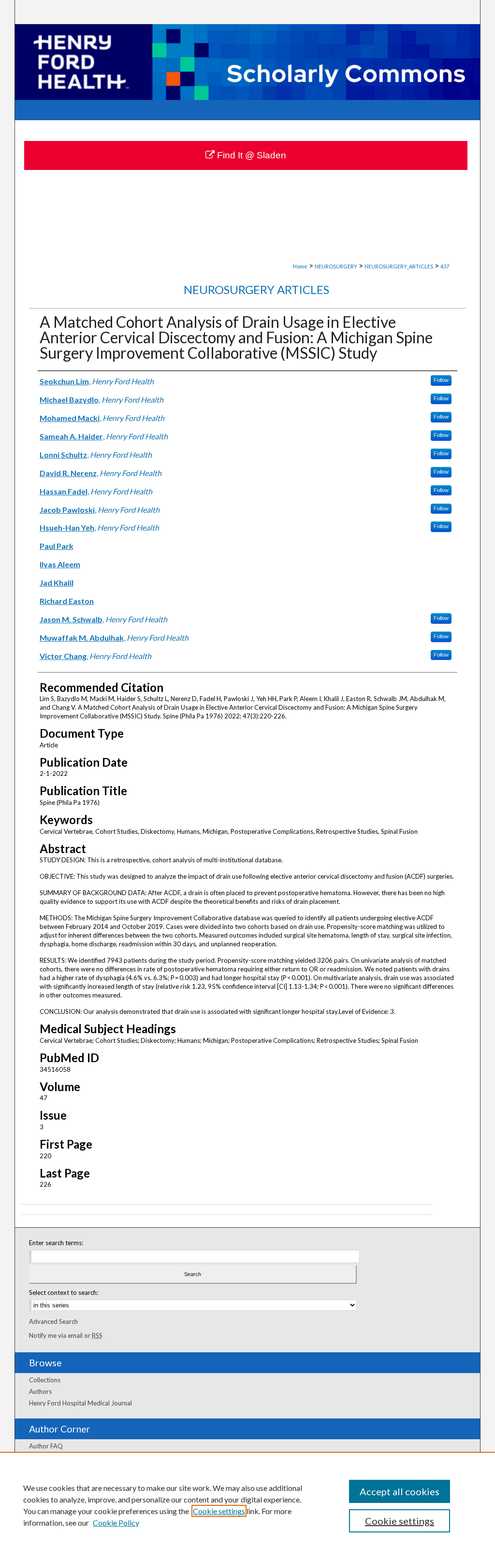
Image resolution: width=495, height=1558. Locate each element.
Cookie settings (219, 1511)
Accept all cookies (399, 1491)
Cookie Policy (116, 1522)
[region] (247, 1505)
